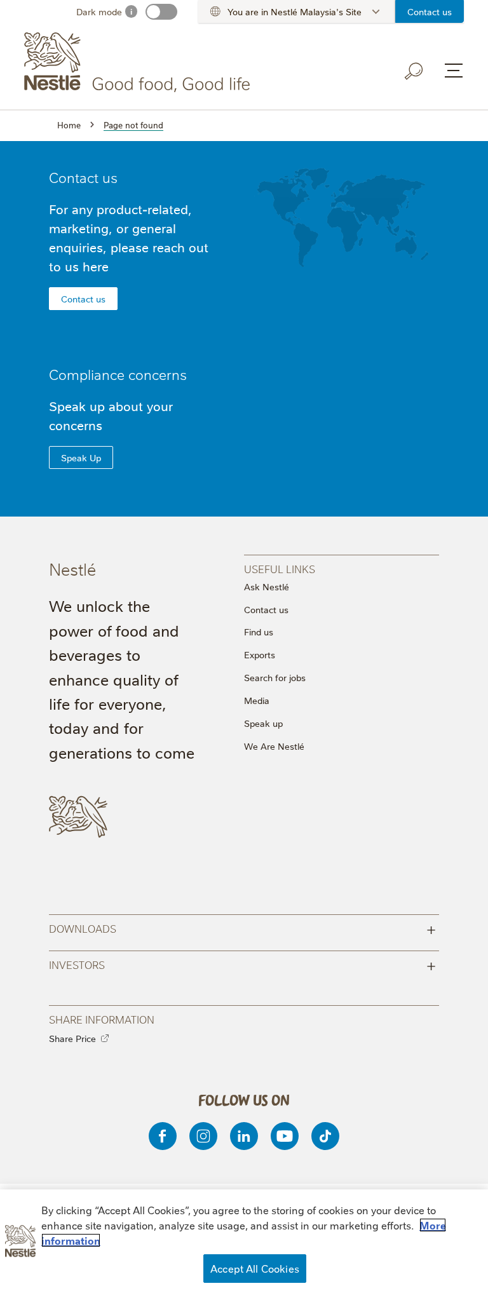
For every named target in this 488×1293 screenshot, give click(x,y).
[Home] (139, 62)
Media (256, 700)
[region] (244, 1241)
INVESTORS (243, 964)
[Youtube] (285, 1136)
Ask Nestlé (266, 586)
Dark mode (99, 11)
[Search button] (414, 71)
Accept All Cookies (254, 1268)
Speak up (263, 723)
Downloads (243, 928)
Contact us (429, 11)
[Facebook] (163, 1136)
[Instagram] (203, 1136)
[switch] (161, 12)
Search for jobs (275, 677)
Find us (258, 631)
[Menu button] (454, 70)
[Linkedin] (244, 1136)
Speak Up (81, 457)
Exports (259, 654)
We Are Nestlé (274, 746)
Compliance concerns (118, 374)
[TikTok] (325, 1136)
